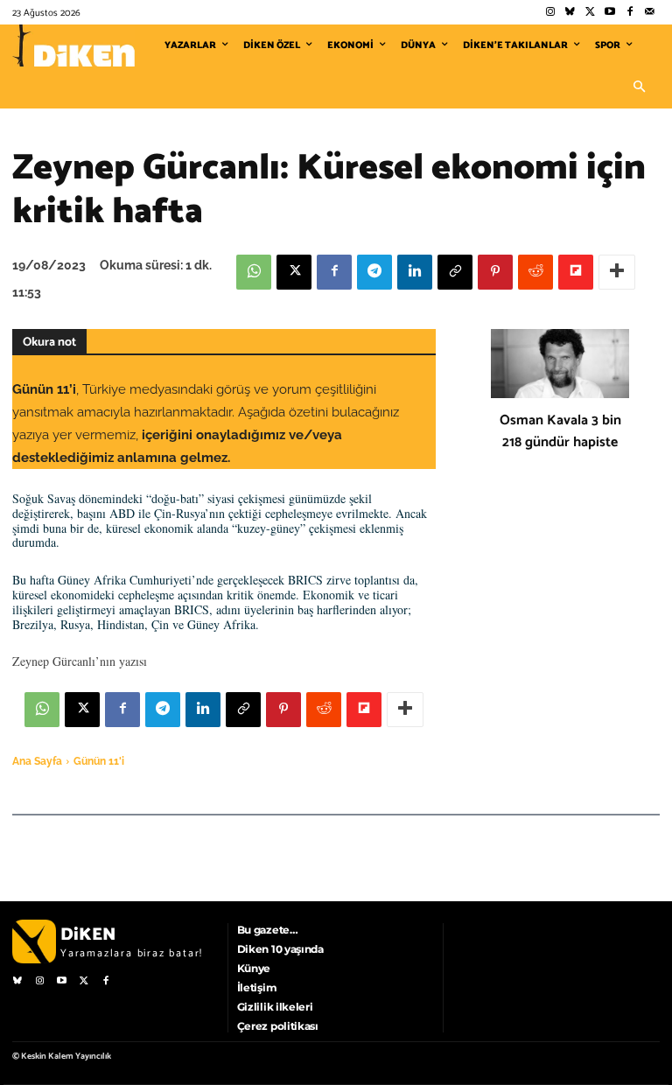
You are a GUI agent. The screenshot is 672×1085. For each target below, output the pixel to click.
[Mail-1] (650, 13)
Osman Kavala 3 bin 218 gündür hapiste (560, 431)
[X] (294, 272)
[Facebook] (630, 13)
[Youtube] (610, 13)
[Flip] (575, 272)
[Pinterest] (495, 272)
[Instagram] (550, 13)
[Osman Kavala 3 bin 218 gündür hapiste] (560, 363)
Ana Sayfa (37, 761)
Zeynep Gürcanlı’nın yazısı (79, 661)
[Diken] (73, 45)
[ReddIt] (535, 272)
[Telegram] (374, 272)
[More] (616, 272)
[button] (639, 87)
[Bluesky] (570, 13)
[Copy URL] (455, 272)
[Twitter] (590, 13)
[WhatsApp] (253, 272)
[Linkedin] (414, 272)
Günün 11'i (99, 761)
